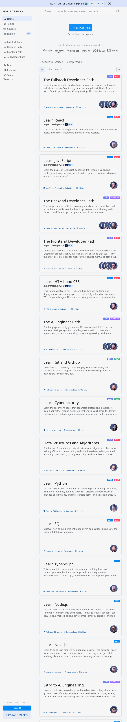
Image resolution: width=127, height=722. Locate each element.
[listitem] (80, 92)
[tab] (47, 62)
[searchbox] (83, 69)
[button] (96, 3)
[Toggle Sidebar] (34, 368)
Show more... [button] (8, 79)
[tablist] (80, 62)
